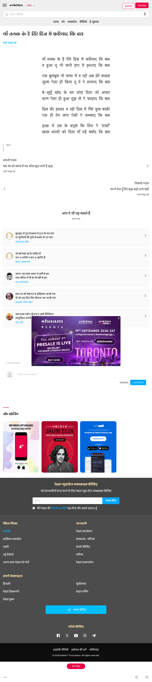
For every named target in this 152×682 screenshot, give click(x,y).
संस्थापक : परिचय (85, 538)
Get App (142, 5)
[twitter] (67, 635)
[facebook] (58, 635)
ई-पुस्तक (94, 21)
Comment (138, 382)
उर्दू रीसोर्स (8, 554)
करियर (79, 554)
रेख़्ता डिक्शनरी (11, 591)
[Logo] (16, 5)
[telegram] (94, 635)
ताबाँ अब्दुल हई (9, 43)
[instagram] (85, 635)
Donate (128, 5)
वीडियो (83, 21)
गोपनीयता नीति (59, 508)
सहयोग (7, 531)
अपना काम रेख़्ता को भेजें (16, 562)
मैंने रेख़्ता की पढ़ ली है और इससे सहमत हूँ (67, 508)
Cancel (124, 382)
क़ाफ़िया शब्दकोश (12, 538)
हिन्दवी (6, 583)
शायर (56, 21)
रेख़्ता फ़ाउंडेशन (84, 531)
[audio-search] (145, 14)
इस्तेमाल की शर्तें (78, 649)
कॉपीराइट (94, 649)
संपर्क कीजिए (83, 546)
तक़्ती (6, 546)
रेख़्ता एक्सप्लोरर (85, 562)
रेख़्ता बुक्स (8, 599)
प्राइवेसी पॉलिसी (60, 649)
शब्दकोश (72, 21)
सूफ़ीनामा (81, 583)
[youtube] (76, 635)
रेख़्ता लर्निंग (82, 591)
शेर (63, 21)
